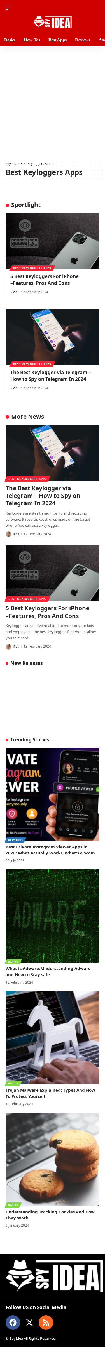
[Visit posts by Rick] (8, 534)
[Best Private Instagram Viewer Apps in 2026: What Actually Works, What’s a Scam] (52, 794)
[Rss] (46, 1322)
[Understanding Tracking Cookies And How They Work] (52, 1159)
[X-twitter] (29, 1322)
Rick (13, 292)
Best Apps (15, 840)
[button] (10, 8)
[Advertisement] (52, 101)
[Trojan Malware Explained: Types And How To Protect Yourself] (52, 1037)
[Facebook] (13, 1322)
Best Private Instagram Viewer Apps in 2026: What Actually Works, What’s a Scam (50, 850)
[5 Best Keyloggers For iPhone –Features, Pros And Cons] (52, 241)
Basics (13, 962)
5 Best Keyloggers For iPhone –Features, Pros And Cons (44, 279)
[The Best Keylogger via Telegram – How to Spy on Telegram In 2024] (52, 337)
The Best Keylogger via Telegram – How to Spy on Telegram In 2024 (50, 375)
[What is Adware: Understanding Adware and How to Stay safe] (52, 916)
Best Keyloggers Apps (32, 268)
